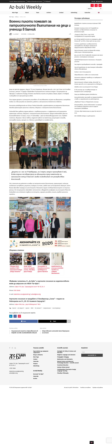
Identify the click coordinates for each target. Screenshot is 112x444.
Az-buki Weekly (25, 7)
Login (94, 1)
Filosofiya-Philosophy (62, 373)
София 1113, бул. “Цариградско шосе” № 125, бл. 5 (29, 286)
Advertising (74, 12)
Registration (100, 1)
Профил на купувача (97, 387)
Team (37, 12)
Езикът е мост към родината (82, 72)
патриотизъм (47, 308)
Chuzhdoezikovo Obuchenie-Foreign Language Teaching (66, 370)
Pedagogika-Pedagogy (63, 357)
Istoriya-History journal (63, 367)
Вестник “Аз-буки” (38, 374)
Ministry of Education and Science (34, 1)
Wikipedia (48, 1)
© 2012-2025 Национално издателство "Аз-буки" (20, 387)
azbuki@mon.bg (36, 294)
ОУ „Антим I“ (38, 308)
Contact (61, 12)
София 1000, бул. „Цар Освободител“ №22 (28, 304)
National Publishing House (17, 1)
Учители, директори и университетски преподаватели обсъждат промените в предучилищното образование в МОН (85, 45)
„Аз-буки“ (16, 34)
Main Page (15, 12)
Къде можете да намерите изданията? (40, 351)
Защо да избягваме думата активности (85, 94)
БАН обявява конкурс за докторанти (84, 116)
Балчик (14, 308)
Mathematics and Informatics (65, 359)
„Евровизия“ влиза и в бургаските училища (86, 102)
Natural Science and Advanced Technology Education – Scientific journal (68, 362)
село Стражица (56, 308)
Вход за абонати (38, 354)
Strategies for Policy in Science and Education (66, 351)
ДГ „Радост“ (21, 308)
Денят (27, 308)
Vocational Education (62, 365)
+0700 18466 (12, 368)
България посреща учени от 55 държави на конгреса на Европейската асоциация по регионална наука (86, 29)
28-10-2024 (23, 34)
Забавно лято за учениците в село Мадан (86, 87)
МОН (32, 308)
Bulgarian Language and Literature (66, 354)
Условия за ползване (85, 387)
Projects (35, 363)
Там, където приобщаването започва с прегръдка (88, 64)
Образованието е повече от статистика (86, 74)
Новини (17, 16)
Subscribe (87, 12)
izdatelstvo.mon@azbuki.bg (22, 294)
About (27, 12)
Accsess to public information (71, 387)
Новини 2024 (23, 16)
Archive (49, 12)
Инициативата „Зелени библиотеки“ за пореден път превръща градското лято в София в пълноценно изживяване (88, 106)
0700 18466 (17, 290)
